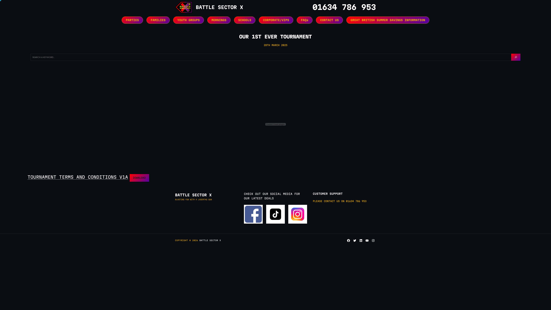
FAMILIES (158, 20)
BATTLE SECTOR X (219, 7)
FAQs (304, 20)
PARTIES (132, 20)
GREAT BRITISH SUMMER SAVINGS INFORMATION (388, 20)
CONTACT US (329, 20)
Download (139, 177)
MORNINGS (219, 20)
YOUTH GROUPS (188, 20)
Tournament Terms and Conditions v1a (78, 177)
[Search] (515, 57)
